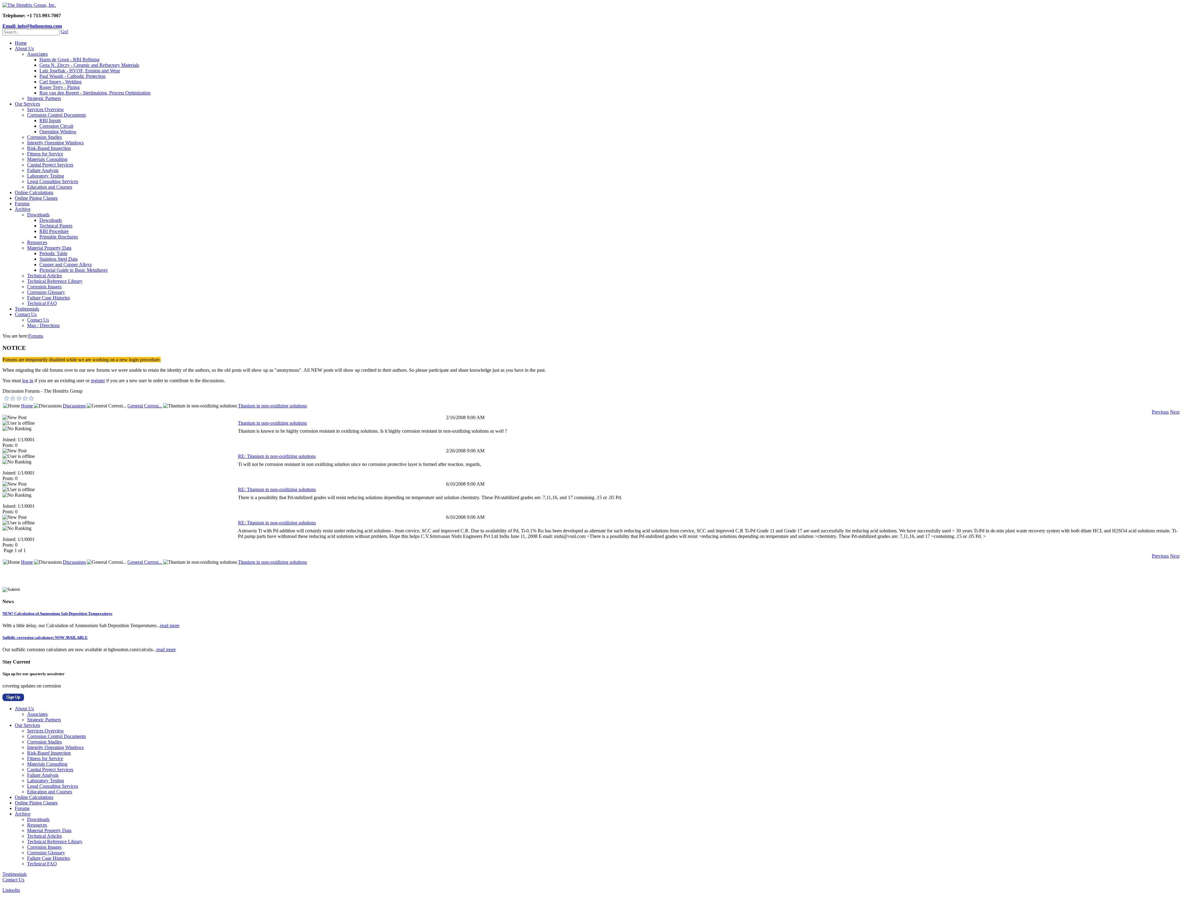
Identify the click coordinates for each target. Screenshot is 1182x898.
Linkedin (11, 890)
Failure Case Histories (48, 297)
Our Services (27, 103)
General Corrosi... (144, 405)
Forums (22, 203)
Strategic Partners (44, 98)
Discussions (74, 405)
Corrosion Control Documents (56, 115)
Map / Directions (43, 325)
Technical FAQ (42, 303)
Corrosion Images (44, 286)
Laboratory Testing (45, 175)
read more (169, 625)
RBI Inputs (50, 120)
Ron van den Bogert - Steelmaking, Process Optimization (95, 92)
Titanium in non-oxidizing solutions (272, 405)
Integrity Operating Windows (55, 142)
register (98, 380)
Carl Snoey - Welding (60, 81)
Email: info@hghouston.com (32, 26)
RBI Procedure (54, 231)
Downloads (38, 214)
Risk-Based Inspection (49, 148)
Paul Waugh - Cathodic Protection (72, 76)
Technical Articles (44, 275)
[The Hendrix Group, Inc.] (29, 5)
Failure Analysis (42, 170)
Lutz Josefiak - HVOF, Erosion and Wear (79, 70)
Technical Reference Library (54, 281)
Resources (37, 242)
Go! (64, 31)
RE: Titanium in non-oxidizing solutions (277, 456)
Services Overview (45, 109)
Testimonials (27, 308)
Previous (1160, 412)
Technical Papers (55, 225)
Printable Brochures (58, 236)
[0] (7, 398)
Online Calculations (34, 192)
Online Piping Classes (36, 198)
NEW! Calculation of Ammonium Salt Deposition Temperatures (57, 613)
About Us (24, 48)
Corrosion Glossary (46, 292)
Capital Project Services (50, 164)
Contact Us (26, 314)
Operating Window (58, 131)
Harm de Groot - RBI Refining (69, 59)
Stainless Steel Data (58, 259)
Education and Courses (49, 187)
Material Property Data (49, 248)
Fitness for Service (45, 153)
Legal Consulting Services (52, 181)
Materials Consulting (47, 159)
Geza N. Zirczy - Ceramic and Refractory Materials (89, 65)
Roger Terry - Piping (59, 87)
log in (27, 380)
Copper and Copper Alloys (65, 264)
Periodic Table (53, 253)
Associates (37, 54)
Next (1175, 412)
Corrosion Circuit (56, 126)
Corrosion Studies (44, 137)
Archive (22, 209)
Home (21, 43)
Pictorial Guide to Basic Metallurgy (73, 270)
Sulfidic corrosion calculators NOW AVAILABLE (45, 637)
